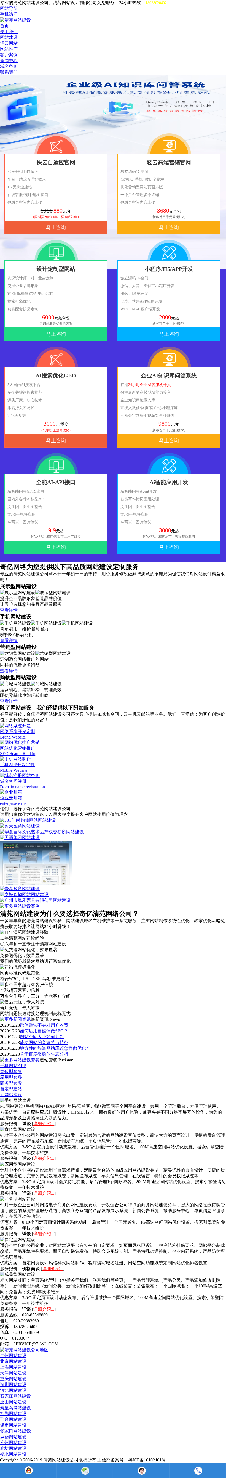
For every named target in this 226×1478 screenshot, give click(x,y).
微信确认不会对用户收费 (44, 1025)
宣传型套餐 (11, 1071)
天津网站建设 (13, 1373)
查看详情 (9, 610)
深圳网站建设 (13, 1384)
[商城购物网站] (24, 894)
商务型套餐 (11, 1083)
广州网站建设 (13, 1355)
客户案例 (9, 54)
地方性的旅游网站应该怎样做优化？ (55, 1048)
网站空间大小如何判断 (42, 1036)
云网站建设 (11, 1094)
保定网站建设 (13, 1425)
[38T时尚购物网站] (28, 820)
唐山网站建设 (13, 1402)
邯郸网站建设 (13, 1413)
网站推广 (9, 49)
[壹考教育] (20, 888)
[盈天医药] (20, 826)
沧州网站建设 (13, 1442)
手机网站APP (13, 1065)
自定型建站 (11, 1088)
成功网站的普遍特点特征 (44, 1042)
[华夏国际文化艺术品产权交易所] (42, 831)
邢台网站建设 (13, 1419)
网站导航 (9, 8)
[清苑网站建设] (15, 20)
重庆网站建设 (13, 1378)
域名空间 (9, 66)
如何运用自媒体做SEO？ (44, 1030)
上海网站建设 (13, 1367)
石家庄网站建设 (15, 1396)
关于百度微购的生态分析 (44, 1054)
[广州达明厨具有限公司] (36, 883)
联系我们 (9, 72)
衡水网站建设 (13, 1454)
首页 (4, 25)
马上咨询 (56, 227)
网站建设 (9, 37)
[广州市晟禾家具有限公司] (35, 900)
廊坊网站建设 (13, 1448)
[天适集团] (20, 837)
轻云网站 (9, 43)
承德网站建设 (13, 1436)
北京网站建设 (13, 1361)
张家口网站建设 (15, 1431)
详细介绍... (43, 1123)
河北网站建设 (13, 1390)
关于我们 (9, 31)
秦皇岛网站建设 (15, 1407)
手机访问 (9, 14)
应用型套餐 (11, 1077)
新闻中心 (9, 60)
